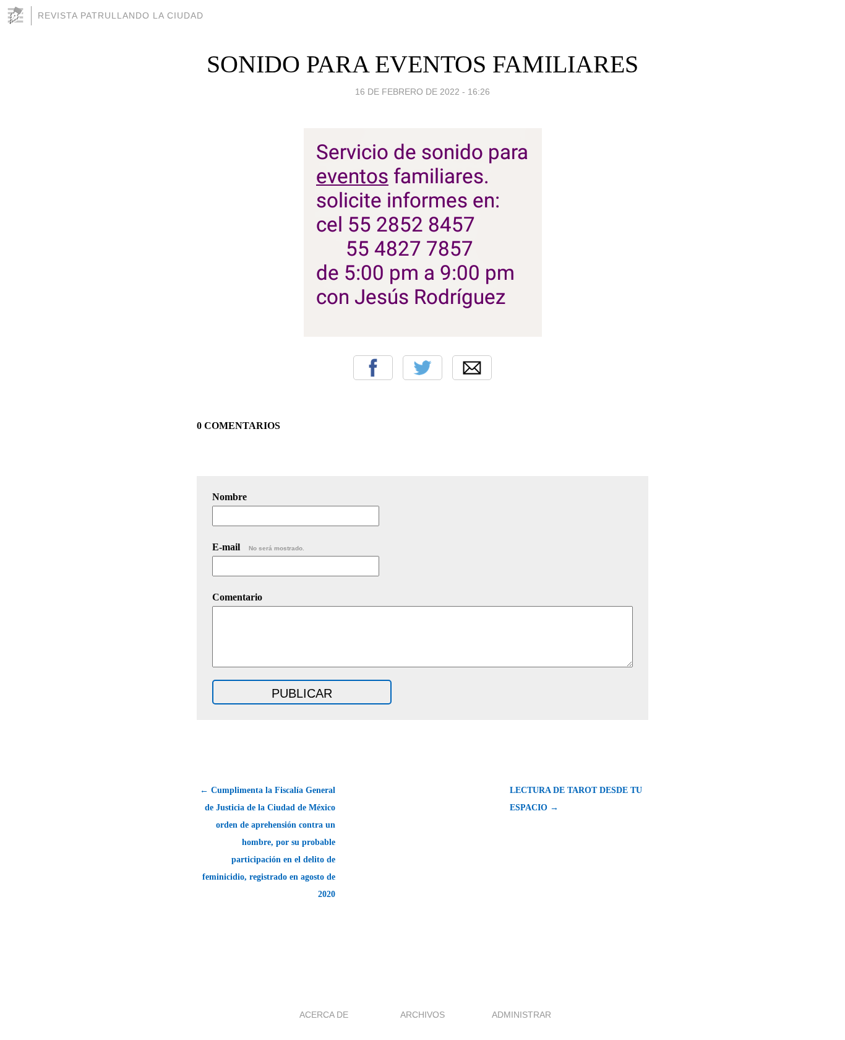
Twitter (422, 367)
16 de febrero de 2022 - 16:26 (422, 92)
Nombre (229, 497)
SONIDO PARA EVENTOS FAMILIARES (422, 64)
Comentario (237, 597)
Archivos (422, 1015)
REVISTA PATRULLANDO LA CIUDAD (121, 15)
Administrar (521, 1015)
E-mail (258, 547)
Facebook (373, 367)
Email (472, 367)
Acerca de (323, 1015)
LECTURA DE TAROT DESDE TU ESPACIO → (576, 799)
